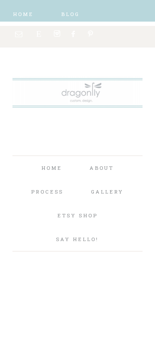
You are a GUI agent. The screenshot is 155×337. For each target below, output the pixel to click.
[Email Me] (19, 34)
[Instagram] (57, 34)
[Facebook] (74, 34)
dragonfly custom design (77, 103)
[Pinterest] (91, 34)
